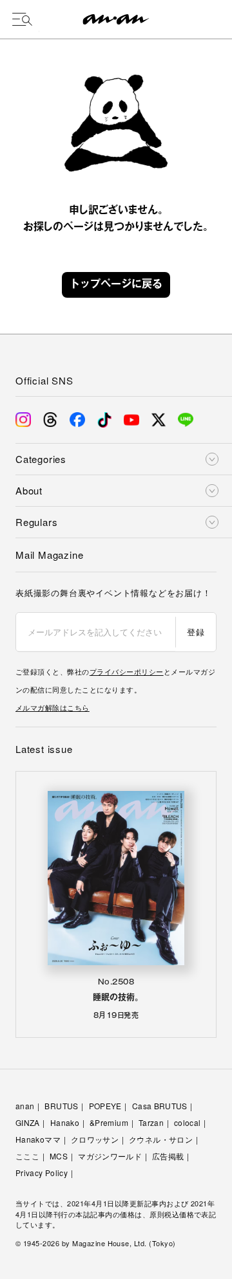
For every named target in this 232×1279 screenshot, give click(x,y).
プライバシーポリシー (127, 671)
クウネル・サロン (161, 1139)
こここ (27, 1155)
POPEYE (105, 1105)
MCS (59, 1155)
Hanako (64, 1122)
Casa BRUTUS (160, 1105)
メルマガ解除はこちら (52, 707)
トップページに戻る (116, 284)
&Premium (109, 1122)
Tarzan (151, 1122)
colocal (187, 1122)
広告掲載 (168, 1155)
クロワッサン (95, 1139)
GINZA (27, 1122)
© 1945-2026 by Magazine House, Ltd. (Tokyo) (95, 1243)
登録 (195, 632)
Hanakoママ (38, 1139)
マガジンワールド (110, 1155)
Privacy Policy (41, 1172)
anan (24, 1105)
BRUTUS (61, 1105)
